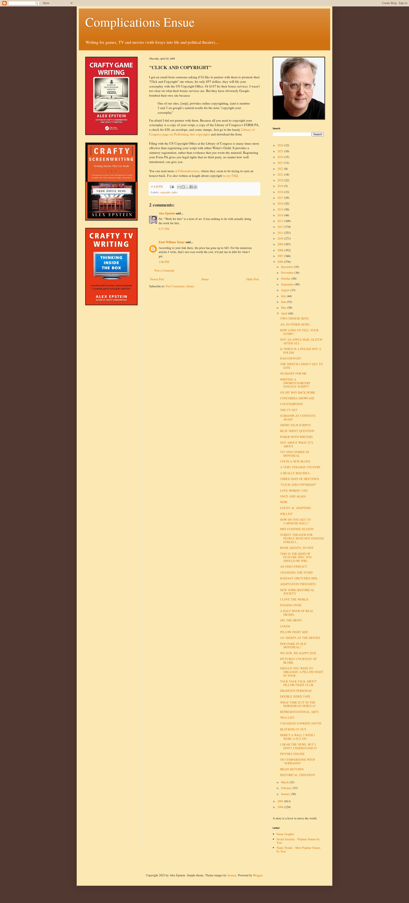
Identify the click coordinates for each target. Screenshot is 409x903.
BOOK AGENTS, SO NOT (297, 548)
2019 (280, 186)
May (284, 307)
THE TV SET (288, 410)
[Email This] (179, 187)
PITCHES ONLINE (292, 754)
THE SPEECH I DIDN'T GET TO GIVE (301, 366)
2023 (280, 163)
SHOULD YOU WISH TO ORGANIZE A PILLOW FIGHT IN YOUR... (301, 672)
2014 (280, 215)
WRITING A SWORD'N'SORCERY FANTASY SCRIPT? (295, 383)
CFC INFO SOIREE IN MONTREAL (294, 454)
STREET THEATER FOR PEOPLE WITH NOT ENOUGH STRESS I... (302, 538)
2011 (280, 233)
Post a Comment (164, 270)
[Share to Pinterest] (195, 187)
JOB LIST (286, 514)
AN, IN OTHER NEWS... (296, 324)
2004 (280, 807)
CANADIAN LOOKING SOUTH (300, 723)
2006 (280, 262)
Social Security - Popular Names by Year (298, 841)
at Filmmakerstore (187, 171)
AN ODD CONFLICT (293, 566)
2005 (280, 801)
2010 (280, 238)
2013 (280, 221)
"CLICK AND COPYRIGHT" (298, 485)
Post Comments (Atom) (180, 286)
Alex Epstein (167, 213)
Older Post (252, 279)
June (284, 302)
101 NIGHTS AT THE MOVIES (300, 638)
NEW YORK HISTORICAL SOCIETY (297, 592)
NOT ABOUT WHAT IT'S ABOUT (296, 444)
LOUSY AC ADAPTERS (295, 508)
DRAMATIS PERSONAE (296, 691)
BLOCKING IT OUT (293, 729)
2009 (280, 244)
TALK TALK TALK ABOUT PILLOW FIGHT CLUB (298, 683)
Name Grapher (285, 834)
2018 (280, 192)
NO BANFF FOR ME (293, 373)
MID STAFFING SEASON (297, 529)
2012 (280, 227)
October (286, 278)
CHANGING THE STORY (296, 572)
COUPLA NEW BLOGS (295, 461)
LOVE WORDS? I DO (294, 491)
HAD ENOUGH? (290, 358)
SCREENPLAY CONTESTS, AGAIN (298, 417)
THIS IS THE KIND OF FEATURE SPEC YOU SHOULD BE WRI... (296, 557)
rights (174, 192)
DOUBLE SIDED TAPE (295, 696)
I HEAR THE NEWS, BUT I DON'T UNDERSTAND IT (298, 746)
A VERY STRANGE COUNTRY (300, 467)
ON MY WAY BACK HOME (297, 392)
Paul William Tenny (172, 242)
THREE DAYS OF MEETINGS (299, 479)
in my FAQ (230, 175)
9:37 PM (164, 229)
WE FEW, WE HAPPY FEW (298, 653)
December (287, 267)
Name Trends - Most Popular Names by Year (298, 849)
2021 (280, 174)
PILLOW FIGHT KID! (294, 632)
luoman (231, 875)
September (288, 284)
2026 (280, 145)
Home (205, 279)
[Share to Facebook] (191, 187)
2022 (280, 169)
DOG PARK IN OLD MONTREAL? (293, 645)
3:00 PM (164, 262)
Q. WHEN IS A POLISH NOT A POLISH (300, 351)
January (286, 794)
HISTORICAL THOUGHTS (297, 775)
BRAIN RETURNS (292, 769)
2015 (280, 209)
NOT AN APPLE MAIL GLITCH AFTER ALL (301, 341)
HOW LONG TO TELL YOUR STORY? (299, 332)
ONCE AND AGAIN (293, 496)
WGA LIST (287, 717)
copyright (165, 192)
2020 (280, 180)
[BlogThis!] (183, 187)
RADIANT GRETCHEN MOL (299, 578)
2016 (280, 203)
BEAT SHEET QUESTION (297, 431)
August (285, 290)
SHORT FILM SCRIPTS (295, 425)
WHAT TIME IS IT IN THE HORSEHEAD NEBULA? (298, 704)
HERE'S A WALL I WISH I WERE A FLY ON (297, 737)
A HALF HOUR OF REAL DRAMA (297, 613)
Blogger (257, 875)
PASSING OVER (290, 605)
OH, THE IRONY (291, 620)
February (287, 788)
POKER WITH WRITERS (296, 437)
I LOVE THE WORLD (294, 599)
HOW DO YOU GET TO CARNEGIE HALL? (295, 521)
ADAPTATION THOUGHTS (298, 584)
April (284, 313)
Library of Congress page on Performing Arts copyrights (202, 131)
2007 (280, 256)
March (285, 782)
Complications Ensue (140, 21)
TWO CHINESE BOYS (294, 318)
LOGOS (285, 626)
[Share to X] (187, 187)
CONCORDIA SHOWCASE (297, 398)
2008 (280, 250)
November (287, 272)
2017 (280, 198)
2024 (280, 157)
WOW (283, 502)
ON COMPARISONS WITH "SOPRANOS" (297, 761)
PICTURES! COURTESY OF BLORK (298, 661)
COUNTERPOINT (291, 404)
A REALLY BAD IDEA (295, 473)
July (284, 296)
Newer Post (157, 279)
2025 (280, 151)
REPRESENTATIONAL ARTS (299, 712)
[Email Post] (171, 186)
